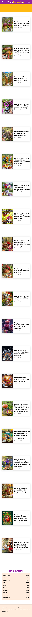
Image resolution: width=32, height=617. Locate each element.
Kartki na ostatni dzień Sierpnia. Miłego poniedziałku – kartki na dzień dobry (22, 160)
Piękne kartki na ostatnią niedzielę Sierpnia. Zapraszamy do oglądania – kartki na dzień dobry (22, 462)
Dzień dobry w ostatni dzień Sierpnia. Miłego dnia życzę (21, 270)
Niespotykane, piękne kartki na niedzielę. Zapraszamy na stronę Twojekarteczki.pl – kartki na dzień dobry (21, 407)
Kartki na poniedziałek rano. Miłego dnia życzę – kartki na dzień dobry (22, 23)
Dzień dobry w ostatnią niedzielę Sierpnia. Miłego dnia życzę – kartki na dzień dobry (21, 517)
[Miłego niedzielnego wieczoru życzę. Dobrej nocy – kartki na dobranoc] (7, 326)
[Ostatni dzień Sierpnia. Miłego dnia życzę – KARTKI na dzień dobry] (7, 79)
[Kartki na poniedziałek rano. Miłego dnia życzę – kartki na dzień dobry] (7, 24)
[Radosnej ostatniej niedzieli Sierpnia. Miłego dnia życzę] (7, 491)
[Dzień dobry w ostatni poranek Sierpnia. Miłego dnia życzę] (7, 134)
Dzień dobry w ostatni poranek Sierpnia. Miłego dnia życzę (21, 133)
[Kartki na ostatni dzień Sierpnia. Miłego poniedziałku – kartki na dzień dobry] (7, 161)
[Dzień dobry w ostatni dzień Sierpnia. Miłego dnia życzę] (7, 271)
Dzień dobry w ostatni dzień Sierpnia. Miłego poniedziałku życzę (21, 106)
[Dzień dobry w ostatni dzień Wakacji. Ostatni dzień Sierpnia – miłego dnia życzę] (7, 52)
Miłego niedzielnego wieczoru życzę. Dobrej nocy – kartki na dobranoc (21, 325)
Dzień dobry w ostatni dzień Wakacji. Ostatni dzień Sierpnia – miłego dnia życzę (22, 51)
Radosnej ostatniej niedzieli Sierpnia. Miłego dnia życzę (20, 490)
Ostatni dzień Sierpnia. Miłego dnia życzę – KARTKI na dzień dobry (21, 78)
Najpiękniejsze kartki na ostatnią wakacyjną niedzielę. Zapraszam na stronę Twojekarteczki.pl (22, 435)
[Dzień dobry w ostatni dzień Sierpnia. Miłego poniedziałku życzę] (7, 106)
